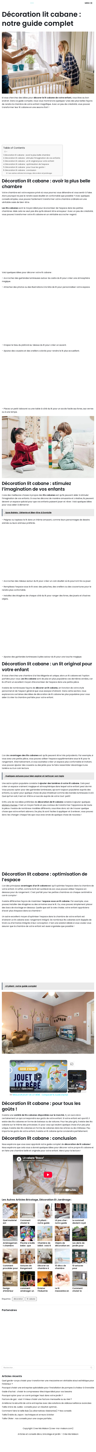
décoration (18, 1299)
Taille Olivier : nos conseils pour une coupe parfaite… (27, 1418)
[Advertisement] (48, 1337)
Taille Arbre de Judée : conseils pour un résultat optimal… (30, 1406)
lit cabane (31, 1299)
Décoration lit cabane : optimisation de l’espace (27, 164)
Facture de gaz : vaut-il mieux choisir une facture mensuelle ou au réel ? (37, 1399)
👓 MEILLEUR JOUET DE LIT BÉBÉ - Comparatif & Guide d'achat (38, 1063)
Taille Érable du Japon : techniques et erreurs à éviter (28, 1414)
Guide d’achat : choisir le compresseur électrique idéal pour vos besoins (37, 1391)
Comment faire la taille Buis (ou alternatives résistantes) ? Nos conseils (37, 1410)
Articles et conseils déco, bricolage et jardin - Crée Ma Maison (48, 1434)
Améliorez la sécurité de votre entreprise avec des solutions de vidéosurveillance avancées (46, 1403)
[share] (62, 1063)
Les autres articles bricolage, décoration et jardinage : (31, 173)
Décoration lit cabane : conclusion (20, 170)
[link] (13, 1064)
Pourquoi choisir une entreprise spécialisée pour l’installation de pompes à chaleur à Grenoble (48, 1387)
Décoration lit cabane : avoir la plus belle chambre (27, 155)
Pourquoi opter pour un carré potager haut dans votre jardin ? (32, 1395)
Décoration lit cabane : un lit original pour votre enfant (29, 161)
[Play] (77, 1085)
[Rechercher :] (48, 1368)
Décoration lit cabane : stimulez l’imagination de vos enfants (32, 158)
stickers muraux (10, 805)
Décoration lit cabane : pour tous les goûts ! (25, 167)
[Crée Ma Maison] (32, 3)
